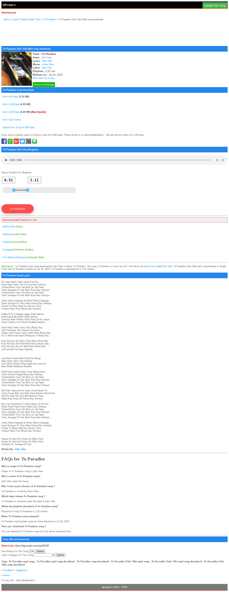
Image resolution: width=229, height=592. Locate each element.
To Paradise (50, 19)
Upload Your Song (214, 5)
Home (7, 19)
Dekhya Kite (13, 226)
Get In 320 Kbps (24, 112)
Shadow (15, 242)
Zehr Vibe (47, 57)
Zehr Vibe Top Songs (44, 78)
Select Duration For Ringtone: (16, 172)
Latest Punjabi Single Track (26, 19)
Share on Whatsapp (44, 84)
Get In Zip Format (12, 119)
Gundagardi (18, 249)
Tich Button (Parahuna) (23, 257)
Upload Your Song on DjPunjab (18, 127)
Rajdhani (14, 234)
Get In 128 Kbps (16, 104)
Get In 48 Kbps (16, 96)
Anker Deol (48, 64)
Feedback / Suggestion (15, 570)
